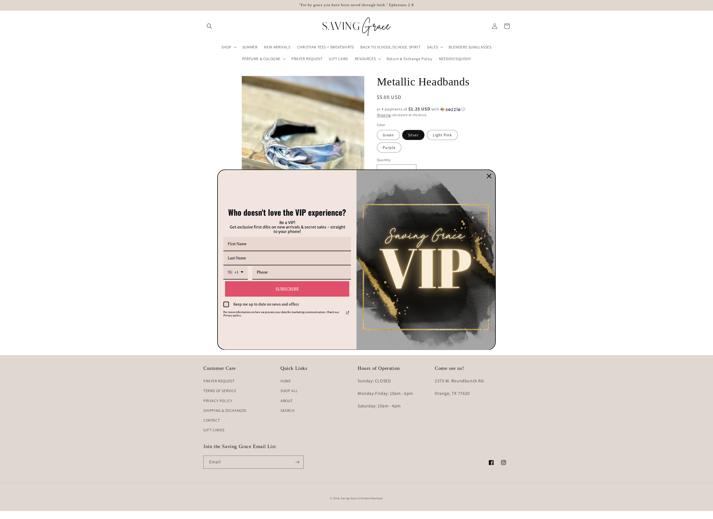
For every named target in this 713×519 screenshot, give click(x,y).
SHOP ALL (289, 390)
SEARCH (287, 410)
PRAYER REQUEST (218, 380)
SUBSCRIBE (287, 289)
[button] (209, 26)
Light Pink (442, 134)
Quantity (384, 160)
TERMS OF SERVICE (219, 390)
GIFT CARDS (213, 429)
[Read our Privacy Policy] (347, 312)
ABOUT (286, 400)
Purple (389, 147)
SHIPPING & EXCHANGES (224, 410)
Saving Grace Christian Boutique (362, 498)
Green (388, 134)
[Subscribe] (297, 462)
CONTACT (211, 420)
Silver (413, 134)
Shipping (384, 115)
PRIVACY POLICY (217, 400)
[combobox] (235, 272)
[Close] (489, 176)
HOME (285, 380)
